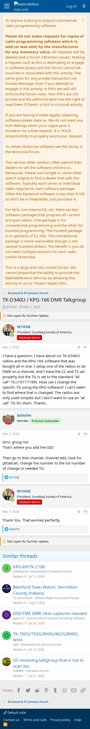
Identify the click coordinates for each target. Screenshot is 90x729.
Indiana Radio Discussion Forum (57, 598)
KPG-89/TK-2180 (29, 567)
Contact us (12, 719)
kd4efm (24, 415)
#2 (86, 434)
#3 (86, 512)
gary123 (18, 618)
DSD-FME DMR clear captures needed (50, 613)
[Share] (79, 347)
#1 (86, 347)
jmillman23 (20, 571)
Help (77, 719)
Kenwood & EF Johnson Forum (51, 571)
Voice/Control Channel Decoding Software (56, 618)
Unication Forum (37, 671)
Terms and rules (35, 719)
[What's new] (84, 6)
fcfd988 (18, 671)
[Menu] (7, 6)
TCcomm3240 (22, 598)
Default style (16, 712)
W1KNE (11, 307)
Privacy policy (60, 719)
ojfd (15, 644)
